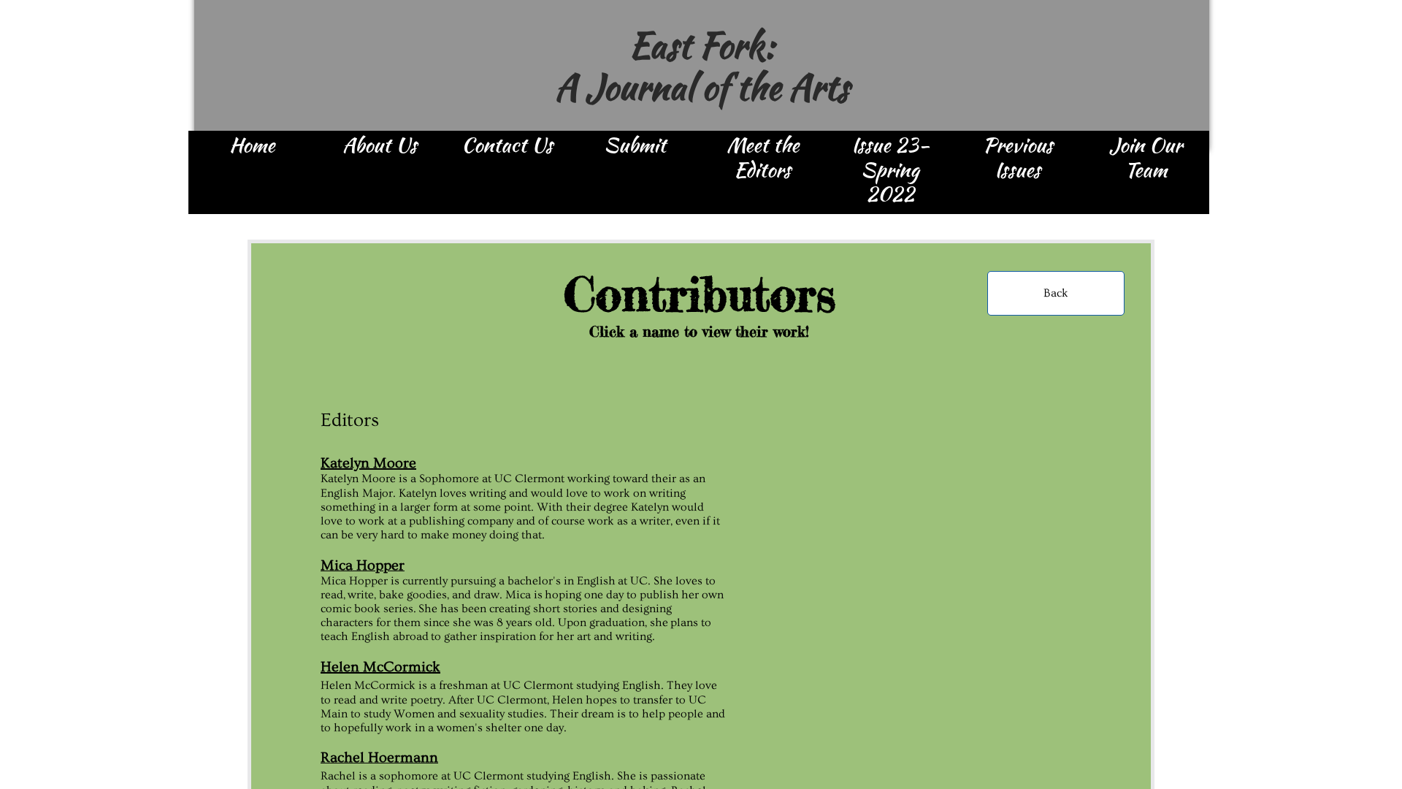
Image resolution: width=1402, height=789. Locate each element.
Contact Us (507, 146)
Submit (635, 146)
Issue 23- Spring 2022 (890, 170)
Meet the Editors (763, 158)
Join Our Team (1145, 158)
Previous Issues (1018, 158)
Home (252, 146)
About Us (379, 146)
